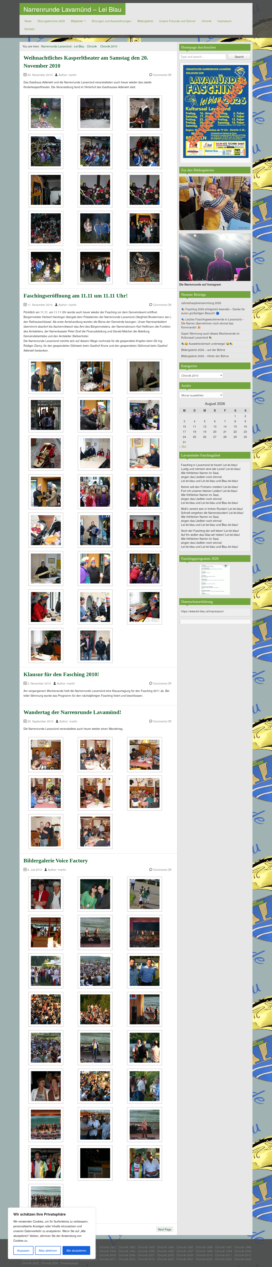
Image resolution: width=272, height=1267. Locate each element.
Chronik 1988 (242, 1247)
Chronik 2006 (126, 1255)
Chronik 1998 (204, 1251)
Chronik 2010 (108, 46)
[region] (52, 1233)
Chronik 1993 (107, 1251)
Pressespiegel (69, 1263)
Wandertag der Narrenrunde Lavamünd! (72, 712)
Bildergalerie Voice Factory (55, 860)
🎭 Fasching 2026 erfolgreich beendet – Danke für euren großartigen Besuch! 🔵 (213, 311)
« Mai (182, 446)
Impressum (224, 21)
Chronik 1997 (184, 1251)
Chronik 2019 (146, 1259)
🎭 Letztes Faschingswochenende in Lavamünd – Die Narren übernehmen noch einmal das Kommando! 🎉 (212, 323)
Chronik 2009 (184, 1255)
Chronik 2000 (242, 1251)
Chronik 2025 (30, 1263)
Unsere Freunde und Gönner (177, 21)
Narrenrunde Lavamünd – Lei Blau (72, 9)
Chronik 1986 (204, 1247)
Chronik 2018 (126, 1259)
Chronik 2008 (165, 1255)
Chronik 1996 (165, 1251)
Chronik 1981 (107, 1247)
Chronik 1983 (146, 1247)
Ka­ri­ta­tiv (29, 29)
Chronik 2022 (204, 1259)
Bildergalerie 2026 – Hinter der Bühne (205, 356)
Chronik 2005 (107, 1255)
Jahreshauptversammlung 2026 (201, 303)
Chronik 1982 (126, 1247)
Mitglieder (77, 21)
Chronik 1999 (223, 1251)
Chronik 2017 (107, 1259)
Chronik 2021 (184, 1259)
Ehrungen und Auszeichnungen (111, 21)
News (27, 21)
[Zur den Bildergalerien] (214, 203)
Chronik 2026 (49, 1263)
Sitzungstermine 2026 (51, 21)
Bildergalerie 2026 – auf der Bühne (203, 350)
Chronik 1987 (223, 1247)
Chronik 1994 (126, 1251)
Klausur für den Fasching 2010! (61, 674)
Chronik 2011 (223, 1255)
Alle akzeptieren (76, 1250)
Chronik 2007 (146, 1255)
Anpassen (23, 1250)
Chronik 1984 (165, 1247)
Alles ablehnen (48, 1250)
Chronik (206, 21)
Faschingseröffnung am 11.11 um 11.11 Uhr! (75, 296)
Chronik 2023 (223, 1259)
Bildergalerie (145, 21)
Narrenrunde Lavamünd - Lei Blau (62, 46)
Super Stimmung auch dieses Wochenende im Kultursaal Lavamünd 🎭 (210, 335)
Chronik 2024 (242, 1259)
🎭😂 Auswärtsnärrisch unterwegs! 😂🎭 (207, 344)
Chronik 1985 (184, 1247)
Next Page (164, 1229)
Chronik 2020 (165, 1259)
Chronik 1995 (146, 1251)
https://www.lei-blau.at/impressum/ (202, 611)
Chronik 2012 (242, 1255)
